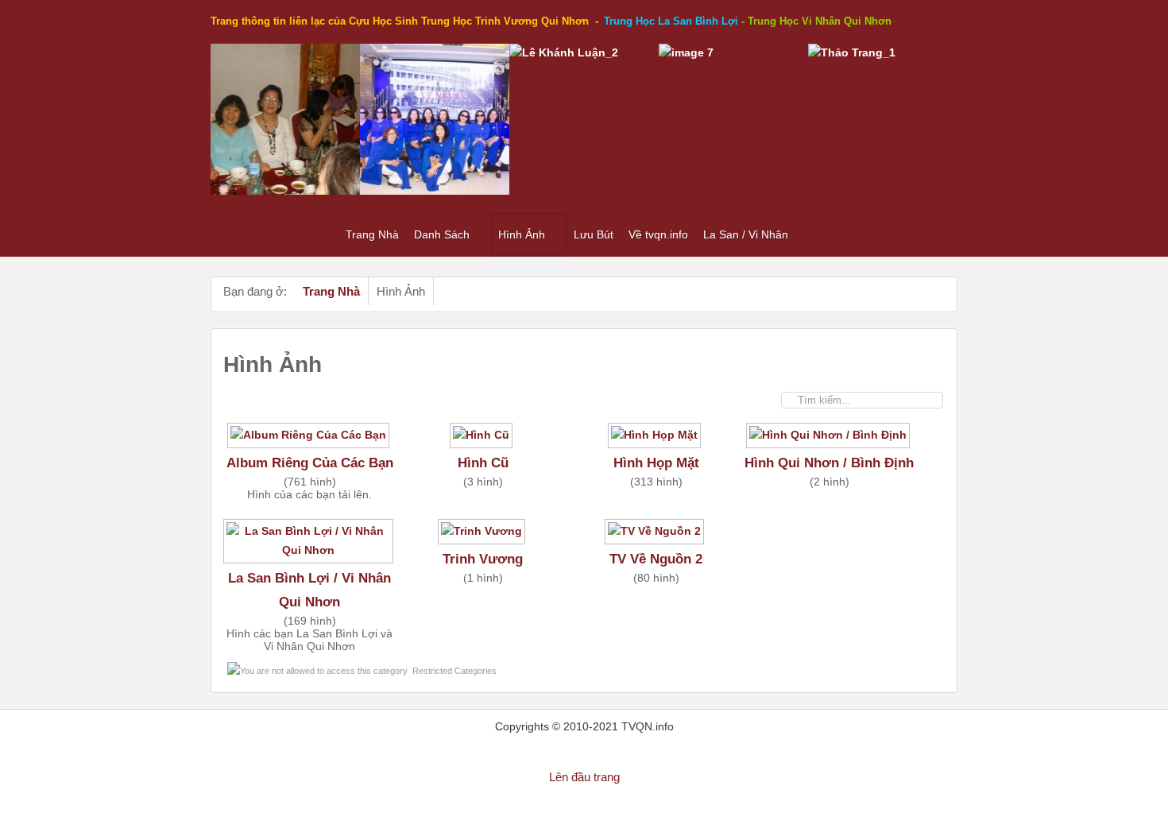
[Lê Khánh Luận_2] (563, 52)
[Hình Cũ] (483, 441)
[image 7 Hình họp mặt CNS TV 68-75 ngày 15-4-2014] (686, 52)
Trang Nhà (331, 291)
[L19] (434, 190)
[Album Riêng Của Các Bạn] (310, 441)
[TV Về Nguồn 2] (656, 537)
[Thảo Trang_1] (851, 52)
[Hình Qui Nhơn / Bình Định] (829, 441)
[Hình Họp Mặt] (656, 441)
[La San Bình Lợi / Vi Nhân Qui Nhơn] (309, 556)
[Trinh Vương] (483, 537)
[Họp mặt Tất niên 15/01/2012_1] (285, 190)
